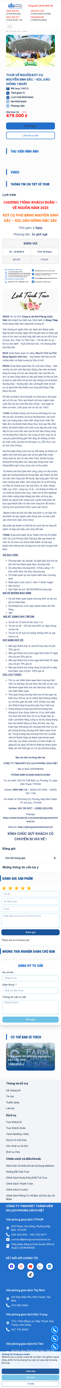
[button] (30, 125)
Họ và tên (7, 972)
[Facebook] (11, 1266)
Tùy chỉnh (30, 1377)
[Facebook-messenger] (49, 1266)
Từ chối (30, 1384)
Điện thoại (8, 984)
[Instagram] (21, 1266)
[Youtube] (30, 1266)
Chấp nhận (30, 1371)
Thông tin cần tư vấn (14, 997)
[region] (30, 1369)
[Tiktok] (30, 1274)
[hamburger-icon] (9, 26)
